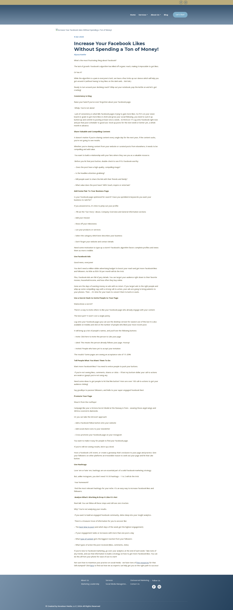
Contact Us (135, 584)
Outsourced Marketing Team (141, 580)
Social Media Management (116, 584)
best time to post (86, 527)
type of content (86, 539)
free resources (142, 562)
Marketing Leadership (90, 584)
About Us (85, 580)
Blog (166, 15)
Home (133, 15)
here (92, 565)
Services (109, 580)
